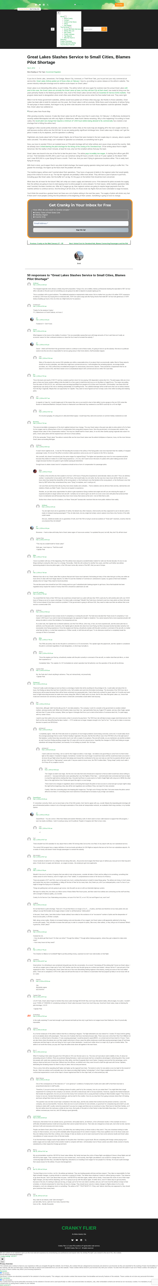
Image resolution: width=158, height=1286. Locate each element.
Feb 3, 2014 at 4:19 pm (42, 815)
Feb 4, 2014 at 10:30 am (46, 653)
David (35, 329)
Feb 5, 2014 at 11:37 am (46, 412)
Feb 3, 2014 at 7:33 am (40, 557)
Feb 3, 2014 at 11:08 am (43, 612)
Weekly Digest (41, 215)
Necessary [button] (3, 1271)
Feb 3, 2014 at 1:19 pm (39, 870)
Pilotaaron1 (36, 682)
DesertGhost (37, 797)
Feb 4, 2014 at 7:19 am (45, 639)
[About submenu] (65, 17)
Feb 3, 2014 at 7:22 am (40, 423)
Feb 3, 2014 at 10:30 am (43, 704)
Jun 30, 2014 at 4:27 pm (40, 1196)
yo (34, 948)
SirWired (35, 283)
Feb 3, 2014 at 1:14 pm (45, 472)
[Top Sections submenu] (70, 27)
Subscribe (119, 4)
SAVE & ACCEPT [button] (5, 1285)
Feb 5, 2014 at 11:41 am (45, 828)
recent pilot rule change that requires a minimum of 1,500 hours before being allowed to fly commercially (74, 121)
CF (37, 318)
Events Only (40, 217)
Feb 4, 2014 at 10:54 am (43, 981)
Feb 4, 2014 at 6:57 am (40, 961)
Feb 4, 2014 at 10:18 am (43, 670)
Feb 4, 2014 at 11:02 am (40, 1016)
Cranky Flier (79, 1228)
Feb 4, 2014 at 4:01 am (48, 507)
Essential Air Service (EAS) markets (112, 93)
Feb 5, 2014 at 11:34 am (46, 358)
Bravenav (36, 421)
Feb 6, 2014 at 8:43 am (40, 1052)
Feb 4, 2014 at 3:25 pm (40, 1029)
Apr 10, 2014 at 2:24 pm (40, 1169)
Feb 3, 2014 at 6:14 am (39, 331)
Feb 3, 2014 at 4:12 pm (42, 320)
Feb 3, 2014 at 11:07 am (40, 839)
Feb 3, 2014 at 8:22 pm (48, 750)
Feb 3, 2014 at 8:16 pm (45, 730)
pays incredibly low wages (95, 153)
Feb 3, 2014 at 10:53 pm (52, 770)
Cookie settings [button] (5, 1256)
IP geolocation (86, 1246)
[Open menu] (52, 29)
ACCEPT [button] (14, 1256)
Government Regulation (53, 72)
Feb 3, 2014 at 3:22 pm (40, 905)
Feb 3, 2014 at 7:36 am (40, 572)
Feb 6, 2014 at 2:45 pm (43, 1080)
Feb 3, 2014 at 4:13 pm (42, 344)
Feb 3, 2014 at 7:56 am (40, 594)
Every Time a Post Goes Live (47, 212)
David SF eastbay (38, 592)
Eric (34, 374)
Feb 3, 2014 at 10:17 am (43, 398)
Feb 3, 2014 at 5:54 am (40, 306)
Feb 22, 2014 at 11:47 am (40, 1151)
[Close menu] (58, 12)
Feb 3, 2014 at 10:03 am (40, 684)
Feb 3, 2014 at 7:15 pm (39, 950)
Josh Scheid (37, 1116)
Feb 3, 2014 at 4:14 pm (42, 528)
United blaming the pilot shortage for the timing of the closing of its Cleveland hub (70, 146)
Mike (34, 555)
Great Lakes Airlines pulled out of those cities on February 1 (58, 81)
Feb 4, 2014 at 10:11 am (40, 997)
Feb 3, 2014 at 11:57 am (40, 857)
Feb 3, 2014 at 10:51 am (43, 447)
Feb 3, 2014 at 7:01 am (39, 376)
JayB (34, 869)
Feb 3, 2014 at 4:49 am (40, 285)
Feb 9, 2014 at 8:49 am (40, 1118)
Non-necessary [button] (5, 1278)
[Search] (104, 29)
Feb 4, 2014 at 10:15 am (43, 539)
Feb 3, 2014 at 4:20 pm (40, 932)
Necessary (5, 1273)
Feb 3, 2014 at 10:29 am (40, 799)
